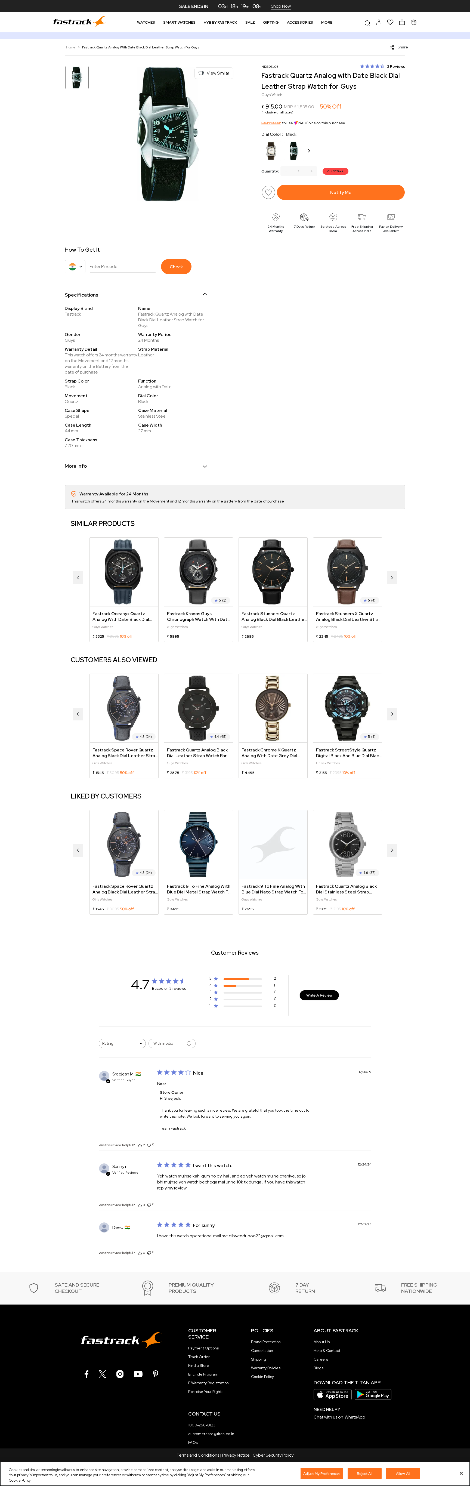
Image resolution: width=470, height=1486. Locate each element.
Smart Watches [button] (179, 22)
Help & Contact (327, 1350)
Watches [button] (146, 22)
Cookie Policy (262, 1376)
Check (176, 267)
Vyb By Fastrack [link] (220, 22)
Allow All (403, 1473)
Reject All (364, 1473)
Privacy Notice (236, 1455)
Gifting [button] (271, 22)
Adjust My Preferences (322, 1473)
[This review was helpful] (140, 1145)
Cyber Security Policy (273, 1455)
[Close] (461, 1473)
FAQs (193, 1442)
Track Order (199, 1356)
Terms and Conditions (198, 1455)
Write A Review (319, 995)
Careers (321, 1359)
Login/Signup (271, 123)
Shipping (258, 1359)
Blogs (318, 1367)
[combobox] (122, 1043)
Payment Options (203, 1348)
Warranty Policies (265, 1367)
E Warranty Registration (208, 1382)
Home (71, 47)
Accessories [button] (300, 22)
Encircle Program (203, 1374)
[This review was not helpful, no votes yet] (149, 1144)
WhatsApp (355, 1417)
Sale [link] (250, 22)
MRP (288, 107)
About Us (322, 1341)
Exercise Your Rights (205, 1391)
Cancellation (262, 1350)
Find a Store (198, 1365)
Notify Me (340, 192)
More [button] (326, 22)
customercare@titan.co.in (211, 1433)
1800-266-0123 (201, 1425)
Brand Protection (266, 1341)
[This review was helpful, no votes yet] (140, 1253)
